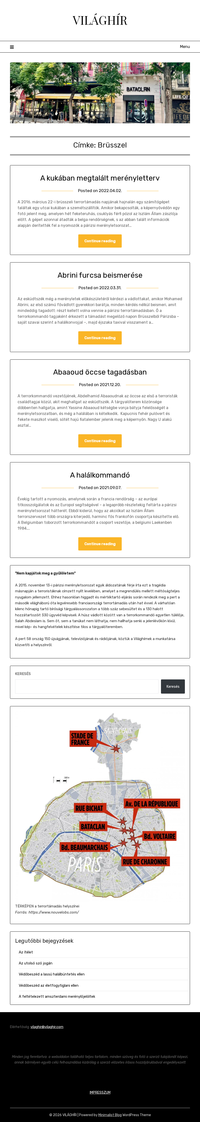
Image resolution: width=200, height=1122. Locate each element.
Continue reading (100, 241)
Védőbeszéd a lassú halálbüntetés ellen (52, 974)
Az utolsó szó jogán (35, 963)
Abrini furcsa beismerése (100, 275)
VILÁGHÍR (100, 20)
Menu (185, 46)
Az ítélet (26, 952)
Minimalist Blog (110, 1115)
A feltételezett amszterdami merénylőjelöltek (57, 996)
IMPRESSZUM (100, 1092)
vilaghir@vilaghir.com (46, 1027)
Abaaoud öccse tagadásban (100, 372)
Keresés (23, 674)
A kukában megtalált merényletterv (100, 178)
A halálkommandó (100, 475)
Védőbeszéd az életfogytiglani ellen (49, 985)
